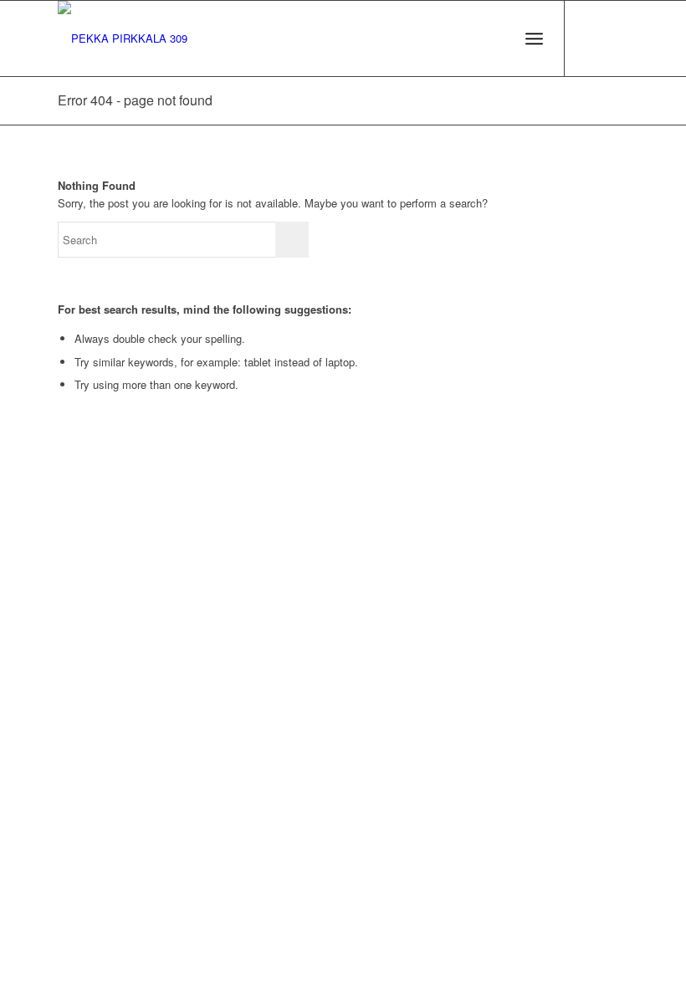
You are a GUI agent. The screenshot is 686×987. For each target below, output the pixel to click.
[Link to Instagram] (615, 38)
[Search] (497, 38)
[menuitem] (497, 38)
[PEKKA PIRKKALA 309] (122, 38)
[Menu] (534, 38)
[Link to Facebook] (590, 38)
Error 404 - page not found (135, 100)
